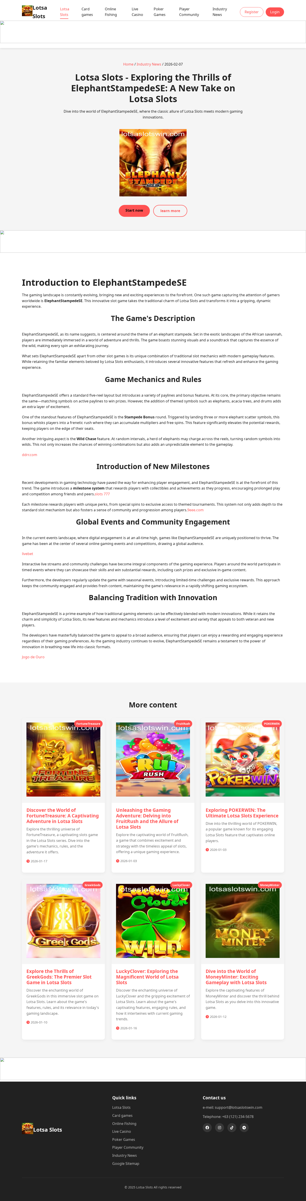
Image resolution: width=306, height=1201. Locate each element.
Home (128, 64)
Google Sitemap (125, 1163)
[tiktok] (231, 1127)
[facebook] (207, 1127)
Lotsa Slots (64, 12)
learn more (170, 210)
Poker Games (160, 12)
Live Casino (137, 12)
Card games (87, 12)
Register (252, 11)
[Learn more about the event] (153, 41)
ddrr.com (29, 454)
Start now (134, 210)
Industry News (220, 12)
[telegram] (244, 1127)
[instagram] (219, 1127)
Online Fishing (111, 12)
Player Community (189, 12)
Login (275, 11)
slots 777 (102, 494)
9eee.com (195, 509)
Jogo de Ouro (33, 656)
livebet (27, 553)
